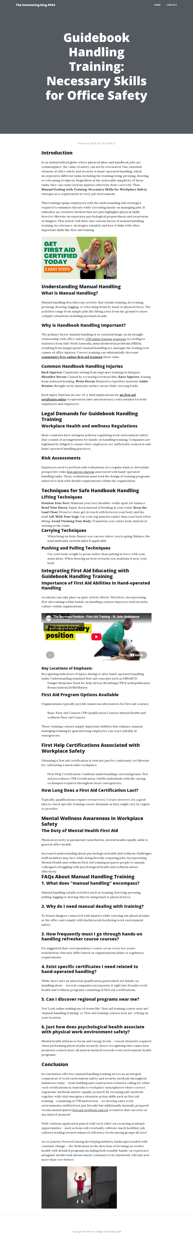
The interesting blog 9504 (35, 5)
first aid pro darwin (80, 472)
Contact (172, 5)
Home (157, 5)
